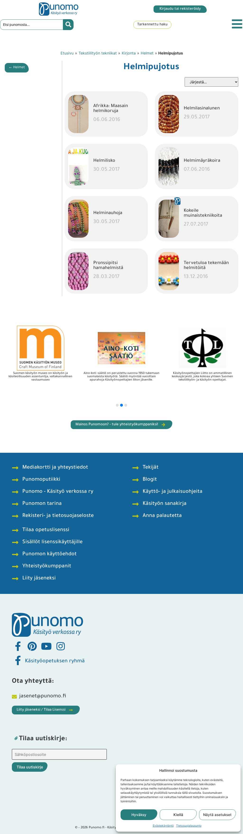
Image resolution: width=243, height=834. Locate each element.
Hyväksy (138, 814)
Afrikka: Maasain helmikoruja (110, 109)
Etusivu (67, 53)
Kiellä (178, 814)
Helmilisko (104, 160)
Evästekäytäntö (163, 825)
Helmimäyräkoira (202, 160)
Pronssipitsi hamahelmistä (108, 266)
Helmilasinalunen (202, 108)
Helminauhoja (107, 213)
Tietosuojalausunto (188, 825)
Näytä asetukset (217, 814)
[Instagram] (60, 646)
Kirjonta (129, 53)
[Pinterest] (32, 646)
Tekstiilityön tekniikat (98, 53)
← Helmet (17, 68)
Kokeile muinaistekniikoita (203, 213)
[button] (117, 405)
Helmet (147, 53)
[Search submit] (68, 24)
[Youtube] (46, 646)
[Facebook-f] (18, 646)
